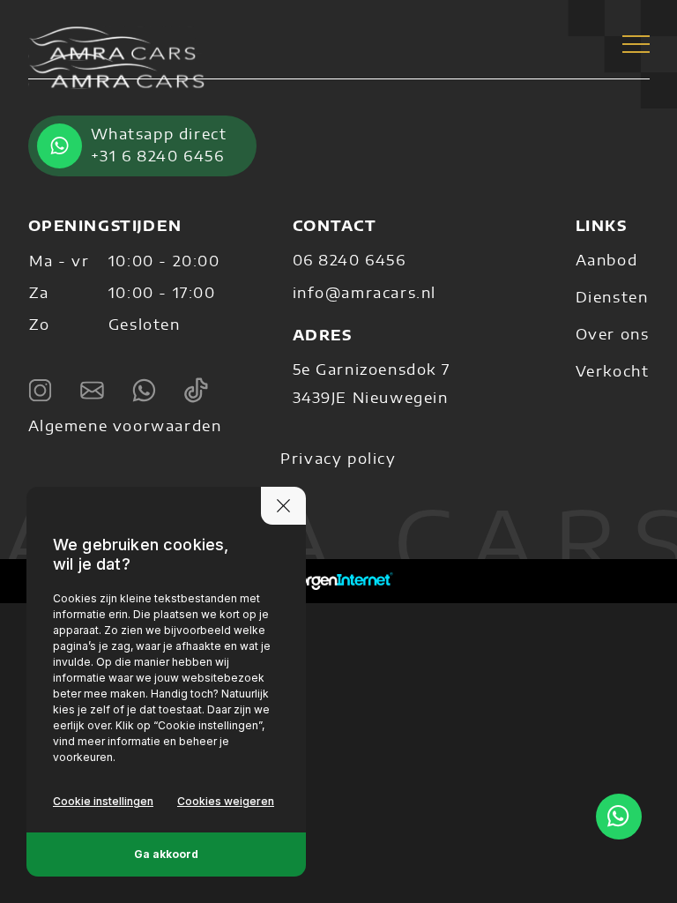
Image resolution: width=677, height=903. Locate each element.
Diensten (612, 298)
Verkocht (613, 372)
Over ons (613, 335)
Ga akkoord (166, 854)
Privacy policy (338, 459)
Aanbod (607, 261)
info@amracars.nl (365, 294)
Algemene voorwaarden (125, 427)
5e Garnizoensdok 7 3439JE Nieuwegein (371, 384)
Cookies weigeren (225, 801)
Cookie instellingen (103, 801)
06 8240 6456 (349, 261)
